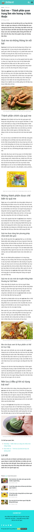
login (6, 476)
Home (2, 7)
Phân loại (7, 7)
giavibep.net (14, 528)
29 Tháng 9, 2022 (5, 20)
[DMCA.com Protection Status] (22, 528)
